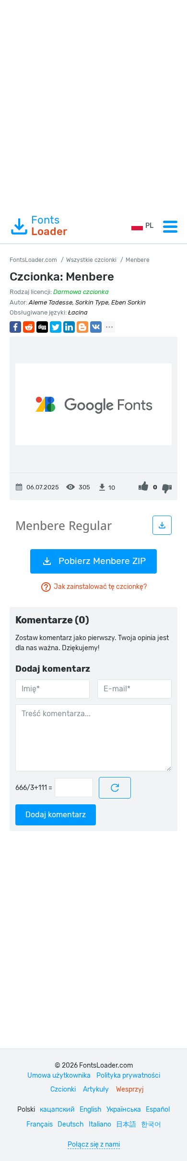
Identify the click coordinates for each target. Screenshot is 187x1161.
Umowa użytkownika (59, 1075)
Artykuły (96, 1089)
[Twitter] (55, 327)
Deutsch (71, 1124)
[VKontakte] (96, 327)
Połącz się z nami (94, 1144)
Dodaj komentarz (55, 814)
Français (39, 1124)
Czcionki (63, 1089)
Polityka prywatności (128, 1075)
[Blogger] (82, 327)
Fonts (49, 225)
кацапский (57, 1109)
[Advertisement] (93, 104)
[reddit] (29, 327)
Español (158, 1109)
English (91, 1109)
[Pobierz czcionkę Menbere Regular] (162, 525)
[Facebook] (15, 327)
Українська (123, 1109)
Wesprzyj (130, 1089)
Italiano (100, 1124)
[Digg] (42, 327)
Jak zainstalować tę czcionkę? (100, 587)
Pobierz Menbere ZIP (102, 560)
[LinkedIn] (69, 327)
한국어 (151, 1124)
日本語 (126, 1124)
